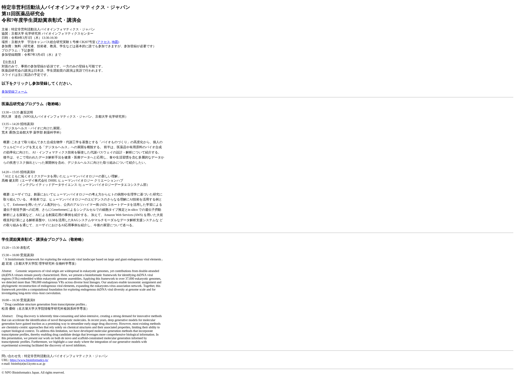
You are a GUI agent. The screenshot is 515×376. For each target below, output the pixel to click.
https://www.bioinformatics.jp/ (29, 360)
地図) (115, 42)
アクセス (103, 42)
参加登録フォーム (14, 91)
